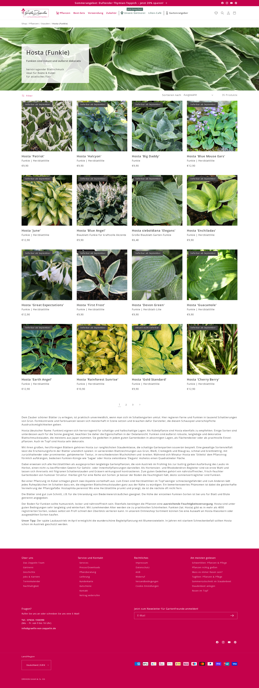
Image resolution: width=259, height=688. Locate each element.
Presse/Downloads (89, 567)
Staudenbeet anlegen (203, 586)
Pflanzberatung (87, 572)
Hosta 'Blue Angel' (91, 230)
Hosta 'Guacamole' (202, 305)
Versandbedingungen (147, 581)
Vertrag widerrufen (89, 595)
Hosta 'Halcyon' (89, 156)
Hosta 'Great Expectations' (43, 305)
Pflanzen (34, 23)
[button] (222, 13)
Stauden (45, 23)
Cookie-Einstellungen (147, 586)
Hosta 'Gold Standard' (149, 379)
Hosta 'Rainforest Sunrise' (97, 379)
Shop (24, 23)
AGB (138, 572)
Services (84, 562)
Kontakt (83, 590)
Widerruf (140, 576)
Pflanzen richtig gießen (204, 567)
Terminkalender (31, 581)
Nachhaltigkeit (31, 586)
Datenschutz (143, 567)
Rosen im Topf (200, 590)
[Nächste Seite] (139, 404)
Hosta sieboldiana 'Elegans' (154, 230)
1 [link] (119, 404)
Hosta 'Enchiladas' (201, 230)
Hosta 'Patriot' (33, 156)
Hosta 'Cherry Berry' (203, 379)
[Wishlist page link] (216, 13)
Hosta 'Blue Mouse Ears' (206, 156)
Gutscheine (85, 586)
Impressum (142, 562)
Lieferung (84, 576)
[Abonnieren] (232, 615)
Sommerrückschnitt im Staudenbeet (211, 581)
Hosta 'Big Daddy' (146, 156)
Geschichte (29, 572)
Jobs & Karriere (31, 576)
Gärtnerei (28, 567)
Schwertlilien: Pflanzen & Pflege (209, 562)
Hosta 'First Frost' (91, 305)
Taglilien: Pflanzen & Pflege (207, 576)
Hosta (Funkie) (60, 23)
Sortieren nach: (171, 95)
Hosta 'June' (31, 230)
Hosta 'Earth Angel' (37, 379)
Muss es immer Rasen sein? (207, 572)
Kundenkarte (86, 581)
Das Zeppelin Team (34, 562)
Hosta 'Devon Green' (148, 305)
